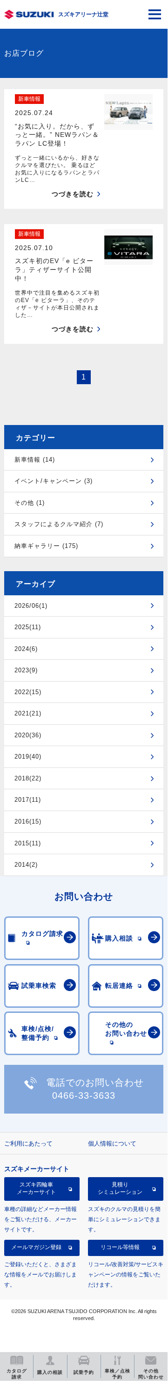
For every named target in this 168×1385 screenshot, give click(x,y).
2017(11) (27, 799)
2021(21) (27, 713)
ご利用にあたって (28, 1143)
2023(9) (26, 670)
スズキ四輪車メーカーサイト (36, 1188)
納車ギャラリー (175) (46, 545)
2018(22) (27, 778)
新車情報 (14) (34, 459)
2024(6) (26, 648)
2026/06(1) (30, 605)
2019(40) (27, 756)
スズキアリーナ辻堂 (83, 14)
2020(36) (27, 735)
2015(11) (27, 843)
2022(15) (27, 692)
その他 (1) (29, 502)
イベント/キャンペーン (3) (53, 480)
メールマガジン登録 (36, 1247)
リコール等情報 (120, 1247)
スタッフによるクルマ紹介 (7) (58, 524)
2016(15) (27, 821)
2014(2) (26, 864)
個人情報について (112, 1143)
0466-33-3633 (83, 1095)
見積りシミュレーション (120, 1188)
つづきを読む (73, 194)
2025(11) (27, 627)
